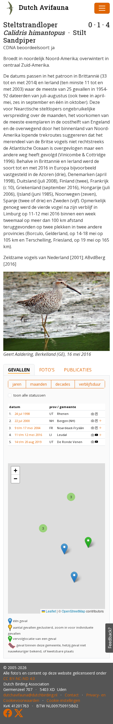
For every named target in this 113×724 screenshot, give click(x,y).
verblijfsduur (90, 384)
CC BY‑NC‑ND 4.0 (19, 678)
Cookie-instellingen (63, 700)
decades (62, 384)
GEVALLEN (19, 370)
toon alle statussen (29, 395)
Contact (72, 694)
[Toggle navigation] (102, 8)
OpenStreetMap (73, 611)
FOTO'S (47, 370)
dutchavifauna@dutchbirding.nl (30, 694)
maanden (38, 384)
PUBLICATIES (78, 370)
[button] (71, 496)
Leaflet (50, 611)
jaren (16, 384)
